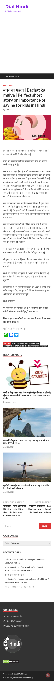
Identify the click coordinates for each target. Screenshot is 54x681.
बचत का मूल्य (43, 346)
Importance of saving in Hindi (17, 346)
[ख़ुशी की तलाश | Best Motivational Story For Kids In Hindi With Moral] (27, 468)
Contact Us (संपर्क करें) (12, 621)
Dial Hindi (16, 6)
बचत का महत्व (35, 346)
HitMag (29, 678)
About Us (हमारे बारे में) (12, 616)
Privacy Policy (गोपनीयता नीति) (16, 625)
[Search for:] (27, 526)
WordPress (18, 678)
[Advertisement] (27, 45)
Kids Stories (8, 86)
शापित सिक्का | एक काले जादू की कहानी (19, 586)
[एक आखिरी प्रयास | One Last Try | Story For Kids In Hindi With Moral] (27, 423)
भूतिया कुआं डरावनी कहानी (14, 574)
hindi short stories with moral (25, 343)
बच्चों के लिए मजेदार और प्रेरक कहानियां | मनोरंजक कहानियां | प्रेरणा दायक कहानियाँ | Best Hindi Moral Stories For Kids (27, 395)
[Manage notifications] (48, 675)
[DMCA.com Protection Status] (11, 662)
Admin (8, 110)
